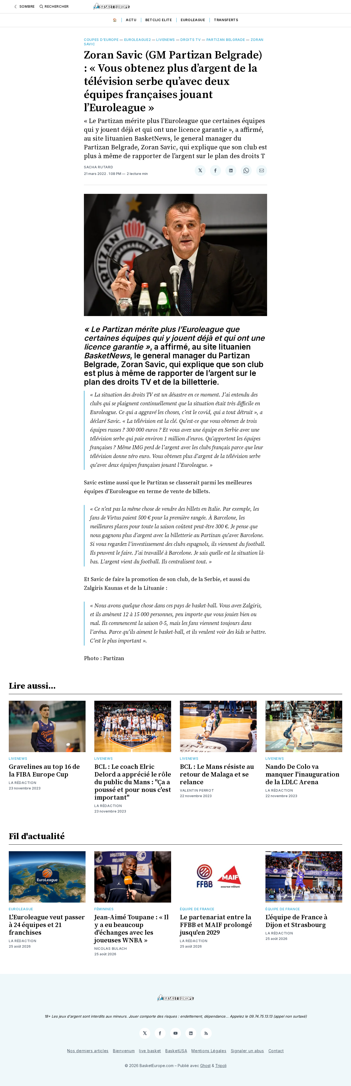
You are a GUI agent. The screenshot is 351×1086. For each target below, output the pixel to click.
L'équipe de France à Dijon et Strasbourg (296, 921)
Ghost (205, 1065)
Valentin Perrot (197, 790)
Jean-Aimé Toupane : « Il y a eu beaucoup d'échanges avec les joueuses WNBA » (131, 929)
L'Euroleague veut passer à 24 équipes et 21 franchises (47, 925)
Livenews (165, 40)
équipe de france (197, 909)
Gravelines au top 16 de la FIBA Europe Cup (44, 771)
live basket (150, 1050)
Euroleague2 (137, 40)
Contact (276, 1050)
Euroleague (193, 20)
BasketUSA (176, 1050)
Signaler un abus (247, 1050)
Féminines (104, 909)
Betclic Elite (158, 20)
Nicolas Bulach (110, 949)
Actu (131, 20)
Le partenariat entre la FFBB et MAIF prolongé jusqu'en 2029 (216, 925)
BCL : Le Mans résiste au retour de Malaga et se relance (217, 774)
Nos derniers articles (88, 1050)
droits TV (190, 40)
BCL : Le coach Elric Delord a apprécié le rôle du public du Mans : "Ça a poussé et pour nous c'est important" (132, 782)
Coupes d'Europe (101, 40)
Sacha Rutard (98, 167)
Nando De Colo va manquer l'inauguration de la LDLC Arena (302, 774)
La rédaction (22, 941)
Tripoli (221, 1065)
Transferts (226, 20)
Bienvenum (124, 1050)
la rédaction (22, 783)
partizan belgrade (225, 40)
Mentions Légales (208, 1050)
